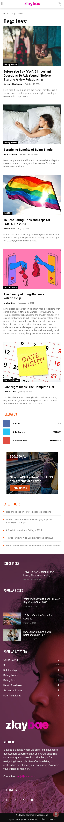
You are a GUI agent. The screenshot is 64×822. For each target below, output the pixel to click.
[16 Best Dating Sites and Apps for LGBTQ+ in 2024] (32, 195)
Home (6, 13)
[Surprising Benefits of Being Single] (32, 124)
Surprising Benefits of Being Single (28, 149)
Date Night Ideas (11, 380)
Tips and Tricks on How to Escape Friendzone (28, 512)
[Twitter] (23, 800)
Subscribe (55, 440)
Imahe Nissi (9, 228)
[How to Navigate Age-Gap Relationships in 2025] (12, 635)
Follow (57, 432)
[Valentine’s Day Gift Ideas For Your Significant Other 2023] (12, 602)
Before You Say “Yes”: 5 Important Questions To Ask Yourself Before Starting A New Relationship (27, 75)
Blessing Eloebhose (12, 84)
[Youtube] (32, 800)
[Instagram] (15, 800)
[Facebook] (6, 800)
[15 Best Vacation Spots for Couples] (12, 618)
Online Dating (10, 287)
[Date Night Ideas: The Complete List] (32, 362)
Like (59, 423)
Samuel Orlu (9, 391)
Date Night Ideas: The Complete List (28, 387)
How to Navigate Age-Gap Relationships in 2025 (29, 538)
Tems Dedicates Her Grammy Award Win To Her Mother (33, 545)
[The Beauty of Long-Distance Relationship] (32, 269)
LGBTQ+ (7, 213)
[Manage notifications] (56, 814)
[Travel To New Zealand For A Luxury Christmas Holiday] (12, 575)
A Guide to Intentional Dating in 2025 (24, 530)
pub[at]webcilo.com (26, 776)
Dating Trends (10, 64)
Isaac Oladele (10, 154)
